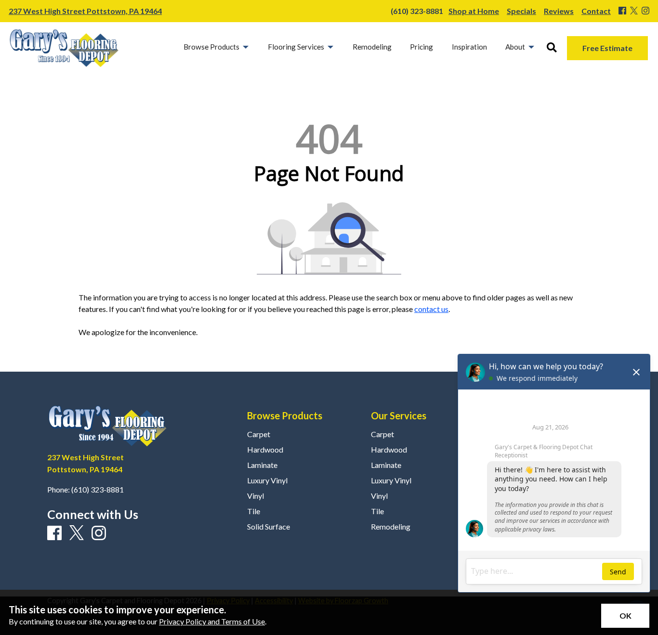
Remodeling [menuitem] (372, 46)
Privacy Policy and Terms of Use (212, 621)
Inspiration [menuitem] (469, 46)
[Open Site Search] (551, 48)
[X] (634, 11)
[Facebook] (622, 11)
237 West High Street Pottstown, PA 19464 (85, 10)
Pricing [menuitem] (421, 46)
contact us (431, 308)
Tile (253, 511)
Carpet (258, 434)
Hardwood (265, 450)
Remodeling (390, 527)
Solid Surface (268, 527)
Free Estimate (607, 47)
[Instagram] (645, 11)
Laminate (262, 465)
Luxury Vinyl (267, 480)
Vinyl (255, 496)
